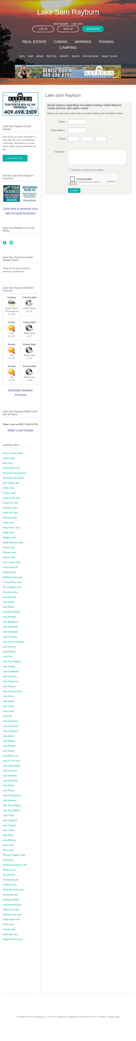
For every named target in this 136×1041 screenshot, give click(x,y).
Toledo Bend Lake (11, 919)
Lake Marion (9, 736)
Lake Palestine (10, 776)
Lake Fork (7, 656)
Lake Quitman (9, 800)
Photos (51, 56)
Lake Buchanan (10, 627)
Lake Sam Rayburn (68, 12)
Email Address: (58, 130)
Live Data (77, 24)
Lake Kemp (8, 696)
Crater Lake (8, 522)
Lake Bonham (9, 617)
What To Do (109, 56)
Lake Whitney (9, 840)
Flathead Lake (9, 552)
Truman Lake (9, 929)
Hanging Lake (9, 572)
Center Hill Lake (10, 503)
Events (64, 56)
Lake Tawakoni (10, 820)
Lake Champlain (10, 632)
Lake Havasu (9, 686)
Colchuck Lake (10, 518)
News (39, 56)
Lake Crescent (10, 637)
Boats (76, 56)
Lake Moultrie (9, 746)
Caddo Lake (8, 488)
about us (62, 1017)
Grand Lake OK (10, 567)
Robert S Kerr (9, 870)
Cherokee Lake (10, 508)
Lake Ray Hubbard (12, 805)
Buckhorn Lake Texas (13, 478)
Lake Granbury (10, 676)
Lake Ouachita (10, 771)
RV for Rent (91, 56)
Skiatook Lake (10, 885)
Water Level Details (20, 430)
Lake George (9, 666)
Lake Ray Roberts (11, 810)
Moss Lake (8, 850)
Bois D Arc (8, 463)
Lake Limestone (10, 726)
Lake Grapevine (10, 681)
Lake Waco (8, 835)
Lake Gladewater (11, 671)
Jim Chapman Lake (12, 587)
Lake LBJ (7, 716)
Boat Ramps (60, 24)
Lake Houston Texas (13, 691)
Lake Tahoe (8, 815)
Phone (62, 139)
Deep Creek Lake (11, 527)
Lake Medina (9, 741)
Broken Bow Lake (11, 468)
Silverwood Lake (11, 880)
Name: (62, 122)
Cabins (61, 42)
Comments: (59, 152)
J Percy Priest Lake (12, 582)
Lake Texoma (9, 825)
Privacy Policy (114, 1017)
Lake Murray (9, 751)
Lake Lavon (8, 711)
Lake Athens (9, 602)
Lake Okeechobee (11, 766)
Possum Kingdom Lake (14, 855)
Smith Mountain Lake (13, 890)
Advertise (92, 29)
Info (22, 56)
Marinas (83, 42)
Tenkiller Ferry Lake (12, 915)
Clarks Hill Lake (10, 513)
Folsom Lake (9, 557)
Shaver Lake (9, 875)
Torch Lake (8, 924)
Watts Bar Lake (10, 934)
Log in (43, 29)
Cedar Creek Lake (11, 498)
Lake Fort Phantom (12, 661)
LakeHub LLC (39, 1017)
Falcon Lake (9, 547)
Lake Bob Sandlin (11, 612)
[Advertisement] (20, 969)
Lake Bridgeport (10, 622)
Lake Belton (8, 607)
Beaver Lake (9, 458)
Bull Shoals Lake (11, 483)
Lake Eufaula (9, 651)
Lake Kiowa (8, 701)
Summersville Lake (12, 905)
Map (30, 56)
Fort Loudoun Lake (12, 562)
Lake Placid (8, 790)
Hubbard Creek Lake (12, 577)
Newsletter (15, 158)
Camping (68, 47)
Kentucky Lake (10, 592)
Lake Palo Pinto (10, 781)
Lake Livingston (10, 731)
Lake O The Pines (11, 761)
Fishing (106, 42)
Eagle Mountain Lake (13, 542)
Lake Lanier (8, 706)
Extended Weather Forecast (20, 393)
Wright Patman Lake (12, 939)
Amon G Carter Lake (13, 453)
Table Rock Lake (11, 910)
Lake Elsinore (9, 647)
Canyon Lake (9, 493)
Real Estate (34, 42)
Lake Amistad (9, 597)
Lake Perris (8, 785)
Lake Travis (8, 830)
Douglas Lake (9, 537)
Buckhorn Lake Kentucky (15, 473)
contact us (72, 1017)
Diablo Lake (8, 532)
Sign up (68, 29)
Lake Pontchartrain (12, 795)
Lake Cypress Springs (13, 642)
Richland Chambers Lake (15, 865)
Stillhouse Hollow (11, 900)
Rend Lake (8, 860)
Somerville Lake (10, 895)
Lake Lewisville (10, 721)
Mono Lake (8, 845)
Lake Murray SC (10, 756)
